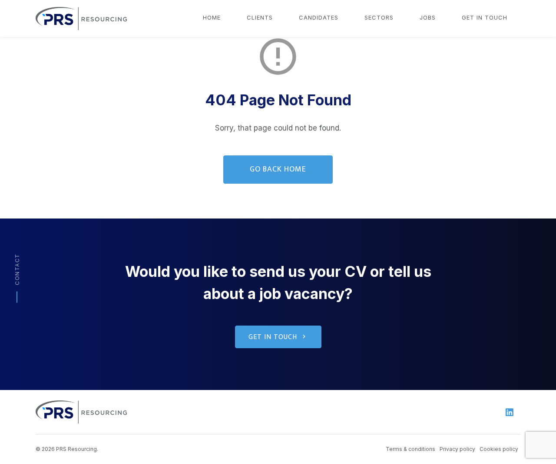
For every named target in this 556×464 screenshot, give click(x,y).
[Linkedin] (509, 412)
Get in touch (484, 17)
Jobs (428, 17)
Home (212, 17)
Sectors (379, 17)
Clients (260, 17)
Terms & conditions (410, 449)
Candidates (318, 17)
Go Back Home (278, 169)
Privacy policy (457, 449)
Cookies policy (499, 449)
